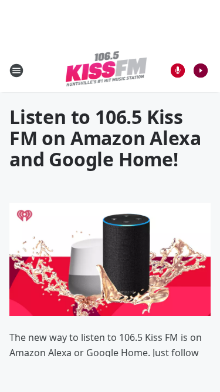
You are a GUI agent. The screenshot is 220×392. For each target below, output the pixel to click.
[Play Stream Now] (201, 70)
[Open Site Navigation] (16, 70)
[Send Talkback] (178, 70)
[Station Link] (106, 70)
